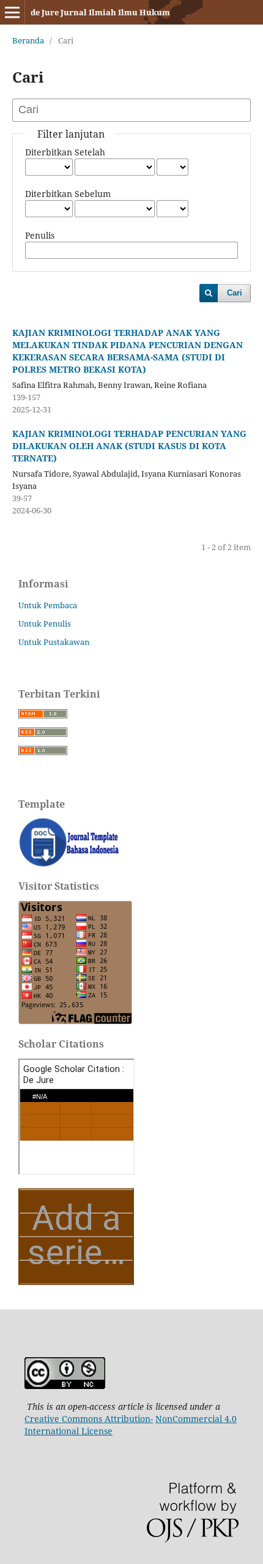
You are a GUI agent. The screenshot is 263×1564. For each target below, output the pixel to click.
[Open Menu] (12, 12)
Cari (234, 292)
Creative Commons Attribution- (88, 1418)
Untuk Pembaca (47, 605)
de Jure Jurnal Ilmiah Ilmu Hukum (100, 12)
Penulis (39, 235)
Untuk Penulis (44, 623)
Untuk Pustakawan (53, 641)
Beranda (28, 40)
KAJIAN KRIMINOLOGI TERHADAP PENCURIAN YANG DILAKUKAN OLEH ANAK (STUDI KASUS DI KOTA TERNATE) (129, 446)
